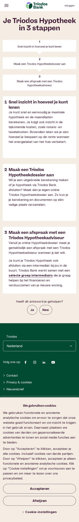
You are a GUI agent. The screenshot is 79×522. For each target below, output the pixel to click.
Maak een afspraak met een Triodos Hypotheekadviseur (39, 83)
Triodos (11, 336)
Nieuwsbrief (15, 389)
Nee (45, 310)
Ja (32, 310)
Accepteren (39, 489)
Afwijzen (40, 501)
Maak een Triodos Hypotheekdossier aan (40, 64)
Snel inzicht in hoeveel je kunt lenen (39, 46)
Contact (12, 375)
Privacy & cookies (19, 382)
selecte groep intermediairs (31, 275)
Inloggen (70, 5)
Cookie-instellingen (41, 512)
